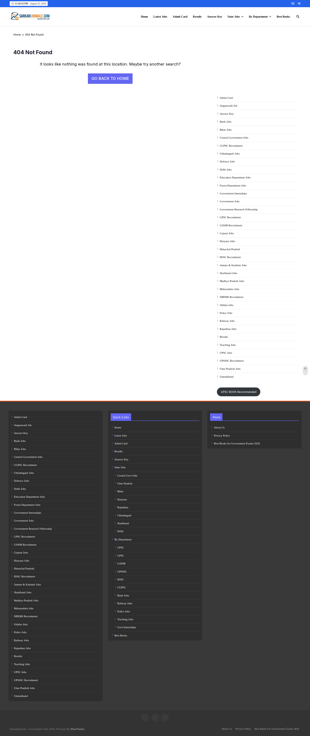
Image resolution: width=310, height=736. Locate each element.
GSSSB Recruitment (231, 225)
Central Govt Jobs (127, 475)
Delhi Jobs (226, 169)
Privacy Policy (222, 435)
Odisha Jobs (226, 305)
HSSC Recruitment (230, 257)
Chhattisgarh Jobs (230, 153)
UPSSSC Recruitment (232, 360)
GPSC (120, 555)
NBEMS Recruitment (231, 297)
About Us (219, 427)
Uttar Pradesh (124, 483)
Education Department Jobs (235, 177)
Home (144, 16)
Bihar (120, 491)
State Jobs (233, 16)
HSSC (120, 579)
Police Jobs (226, 313)
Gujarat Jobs (227, 233)
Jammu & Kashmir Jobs (233, 265)
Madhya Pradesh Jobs (232, 281)
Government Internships (233, 193)
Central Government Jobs (234, 137)
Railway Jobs (227, 320)
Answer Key (214, 16)
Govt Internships (126, 627)
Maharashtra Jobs (229, 289)
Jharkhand (123, 523)
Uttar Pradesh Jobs (230, 368)
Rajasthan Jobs (228, 329)
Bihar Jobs (226, 129)
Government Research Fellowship (239, 209)
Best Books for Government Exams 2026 (237, 443)
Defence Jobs (227, 161)
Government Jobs (229, 201)
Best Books (283, 16)
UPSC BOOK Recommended (238, 392)
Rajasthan (122, 507)
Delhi (120, 531)
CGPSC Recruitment (231, 145)
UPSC (120, 547)
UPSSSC (122, 571)
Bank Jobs (225, 121)
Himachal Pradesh (230, 249)
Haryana (122, 499)
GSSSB (121, 563)
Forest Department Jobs (233, 185)
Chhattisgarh (124, 515)
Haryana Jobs (227, 241)
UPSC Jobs (226, 352)
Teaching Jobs (228, 345)
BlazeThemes (77, 729)
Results (197, 16)
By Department (258, 16)
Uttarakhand (227, 376)
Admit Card (180, 16)
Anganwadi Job (228, 105)
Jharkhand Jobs (228, 273)
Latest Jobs (160, 16)
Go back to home (110, 78)
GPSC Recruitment (230, 217)
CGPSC (121, 587)
